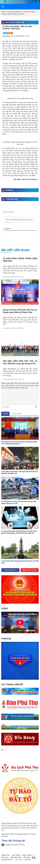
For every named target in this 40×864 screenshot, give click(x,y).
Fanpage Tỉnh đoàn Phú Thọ (14, 845)
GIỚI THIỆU (16, 855)
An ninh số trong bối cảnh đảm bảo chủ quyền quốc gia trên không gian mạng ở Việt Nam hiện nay (19, 532)
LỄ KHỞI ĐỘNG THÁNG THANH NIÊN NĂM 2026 (20, 259)
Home (3, 12)
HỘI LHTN (4, 857)
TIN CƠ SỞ (19, 860)
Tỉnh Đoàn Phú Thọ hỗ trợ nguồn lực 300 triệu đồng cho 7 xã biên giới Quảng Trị (19, 443)
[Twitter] (5, 33)
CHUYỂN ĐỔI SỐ (7, 860)
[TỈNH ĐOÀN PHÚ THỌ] (20, 2)
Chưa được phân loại (14, 12)
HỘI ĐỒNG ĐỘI (15, 857)
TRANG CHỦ (5, 855)
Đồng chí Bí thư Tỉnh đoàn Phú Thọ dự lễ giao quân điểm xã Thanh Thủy (20, 311)
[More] (10, 33)
